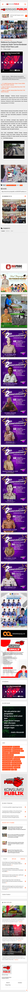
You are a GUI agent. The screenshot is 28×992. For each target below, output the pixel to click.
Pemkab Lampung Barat (14, 753)
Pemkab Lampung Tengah (7, 757)
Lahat (22, 750)
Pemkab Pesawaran (6, 761)
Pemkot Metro (17, 767)
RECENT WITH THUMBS (8, 822)
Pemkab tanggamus (16, 765)
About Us (8, 982)
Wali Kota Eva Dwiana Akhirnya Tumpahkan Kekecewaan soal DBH (13, 208)
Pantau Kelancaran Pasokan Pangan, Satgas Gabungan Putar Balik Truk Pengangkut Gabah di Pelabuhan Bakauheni (17, 828)
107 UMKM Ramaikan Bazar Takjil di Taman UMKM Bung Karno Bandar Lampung (13, 84)
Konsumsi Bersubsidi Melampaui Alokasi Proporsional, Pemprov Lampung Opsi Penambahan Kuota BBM (16, 836)
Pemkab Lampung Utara (7, 759)
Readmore (20, 921)
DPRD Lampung (16, 746)
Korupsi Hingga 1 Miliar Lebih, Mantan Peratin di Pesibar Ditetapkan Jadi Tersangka (12, 932)
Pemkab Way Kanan (6, 765)
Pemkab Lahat (5, 753)
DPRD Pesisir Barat (16, 750)
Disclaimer (20, 982)
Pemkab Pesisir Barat (16, 761)
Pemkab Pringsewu (6, 763)
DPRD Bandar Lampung (7, 746)
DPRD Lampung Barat (6, 748)
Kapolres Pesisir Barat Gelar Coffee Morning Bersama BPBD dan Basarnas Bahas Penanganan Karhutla (17, 15)
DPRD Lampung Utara (6, 750)
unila (16, 769)
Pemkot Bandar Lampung (7, 767)
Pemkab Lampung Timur (19, 757)
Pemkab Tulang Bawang (16, 763)
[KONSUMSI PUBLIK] (12, 4)
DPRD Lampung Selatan (17, 748)
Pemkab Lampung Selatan (7, 755)
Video (12, 769)
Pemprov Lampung (6, 769)
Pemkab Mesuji (16, 759)
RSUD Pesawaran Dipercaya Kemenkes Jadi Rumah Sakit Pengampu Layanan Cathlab (16, 843)
